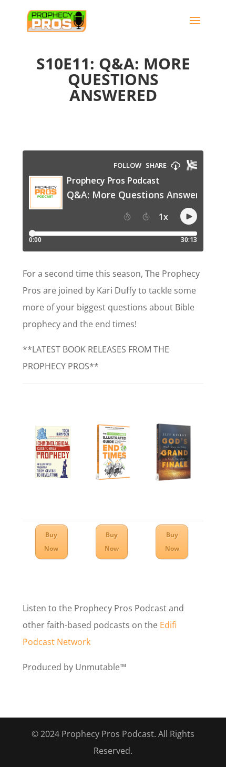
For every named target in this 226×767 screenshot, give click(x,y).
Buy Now (51, 541)
